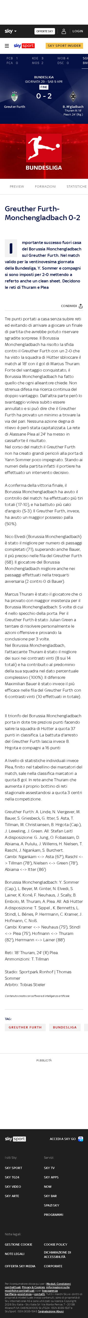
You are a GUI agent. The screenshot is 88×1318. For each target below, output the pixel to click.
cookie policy (55, 1244)
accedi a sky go (63, 1139)
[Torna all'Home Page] (24, 45)
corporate (53, 1266)
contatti (39, 1294)
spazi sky (51, 1205)
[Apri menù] (7, 45)
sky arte (12, 1196)
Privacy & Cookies (33, 1287)
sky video (13, 1186)
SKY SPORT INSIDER (64, 46)
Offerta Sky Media (20, 1266)
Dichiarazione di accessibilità (57, 1255)
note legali (14, 1254)
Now (48, 1186)
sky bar (50, 1196)
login (78, 31)
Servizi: (49, 1157)
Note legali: (13, 1234)
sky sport (13, 1168)
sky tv (49, 1168)
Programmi (53, 1215)
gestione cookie (18, 1244)
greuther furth (25, 1027)
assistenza (24, 1294)
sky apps (51, 1177)
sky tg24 (12, 1177)
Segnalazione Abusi (51, 1311)
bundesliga (65, 1027)
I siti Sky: (11, 1157)
